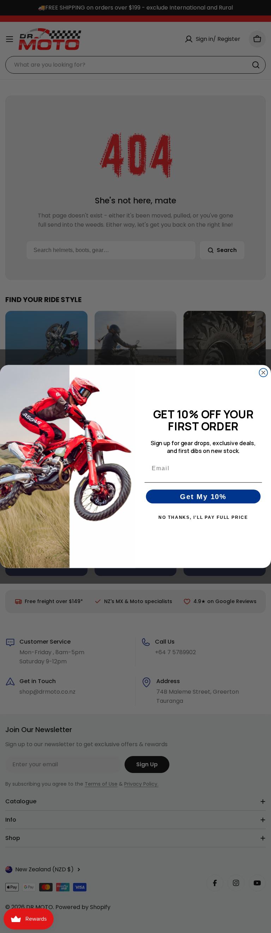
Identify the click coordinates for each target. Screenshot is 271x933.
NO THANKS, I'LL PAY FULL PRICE (203, 517)
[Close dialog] (263, 372)
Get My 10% (203, 497)
